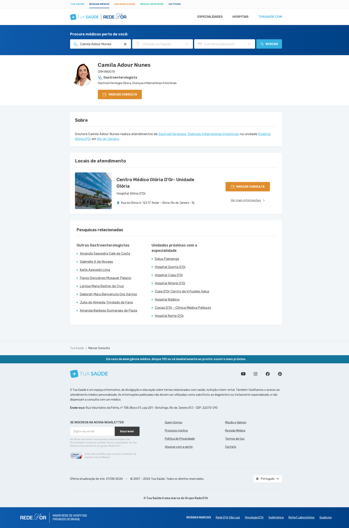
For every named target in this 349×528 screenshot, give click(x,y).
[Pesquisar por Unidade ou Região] (187, 44)
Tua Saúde (77, 4)
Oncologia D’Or (254, 517)
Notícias (175, 4)
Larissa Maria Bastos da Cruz (102, 286)
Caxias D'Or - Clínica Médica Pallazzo (183, 308)
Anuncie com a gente (179, 447)
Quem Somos (173, 422)
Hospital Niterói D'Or (170, 283)
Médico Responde (152, 4)
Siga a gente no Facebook (268, 374)
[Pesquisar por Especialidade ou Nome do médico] (125, 44)
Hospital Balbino (167, 299)
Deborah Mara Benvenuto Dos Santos (108, 294)
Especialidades (210, 17)
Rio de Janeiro (108, 139)
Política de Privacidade (180, 438)
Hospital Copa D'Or (169, 275)
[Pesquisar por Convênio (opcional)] (249, 44)
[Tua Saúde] (89, 374)
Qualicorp (325, 517)
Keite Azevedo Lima (95, 270)
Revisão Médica (235, 430)
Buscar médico (99, 4)
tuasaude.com (270, 17)
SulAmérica (276, 517)
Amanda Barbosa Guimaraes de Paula (108, 310)
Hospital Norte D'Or (169, 316)
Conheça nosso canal (243, 374)
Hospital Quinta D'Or (170, 267)
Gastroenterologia (172, 134)
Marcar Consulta (99, 348)
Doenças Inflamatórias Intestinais (213, 134)
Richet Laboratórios (301, 517)
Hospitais (240, 17)
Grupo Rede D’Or (196, 498)
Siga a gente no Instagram (255, 374)
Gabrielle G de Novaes (96, 262)
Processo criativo (176, 430)
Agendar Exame (124, 4)
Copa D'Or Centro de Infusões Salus (182, 291)
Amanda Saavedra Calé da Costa (105, 253)
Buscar (272, 44)
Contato (230, 447)
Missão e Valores (235, 422)
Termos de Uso (234, 438)
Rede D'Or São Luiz (228, 517)
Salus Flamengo (167, 259)
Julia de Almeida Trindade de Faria (106, 302)
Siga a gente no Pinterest (280, 374)
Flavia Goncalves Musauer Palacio (105, 278)
